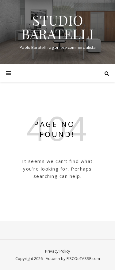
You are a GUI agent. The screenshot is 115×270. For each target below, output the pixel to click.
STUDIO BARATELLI (57, 27)
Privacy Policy (57, 251)
